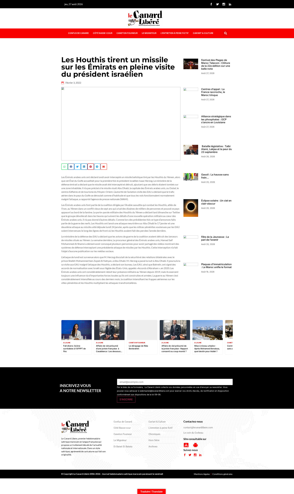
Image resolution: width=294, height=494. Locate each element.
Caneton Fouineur (127, 33)
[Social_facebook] (211, 4)
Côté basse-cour (102, 33)
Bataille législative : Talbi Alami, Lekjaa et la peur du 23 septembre (216, 149)
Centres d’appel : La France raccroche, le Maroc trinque (213, 92)
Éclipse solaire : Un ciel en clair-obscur (216, 202)
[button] (225, 33)
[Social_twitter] (217, 4)
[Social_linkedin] (230, 4)
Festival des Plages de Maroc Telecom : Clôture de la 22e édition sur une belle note (215, 64)
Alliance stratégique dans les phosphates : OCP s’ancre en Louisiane (216, 119)
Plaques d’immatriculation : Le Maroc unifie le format (216, 266)
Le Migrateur (149, 33)
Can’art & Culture (203, 33)
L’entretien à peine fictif (175, 33)
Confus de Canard (78, 33)
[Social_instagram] (223, 4)
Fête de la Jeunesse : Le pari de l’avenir (215, 238)
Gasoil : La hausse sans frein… (215, 176)
